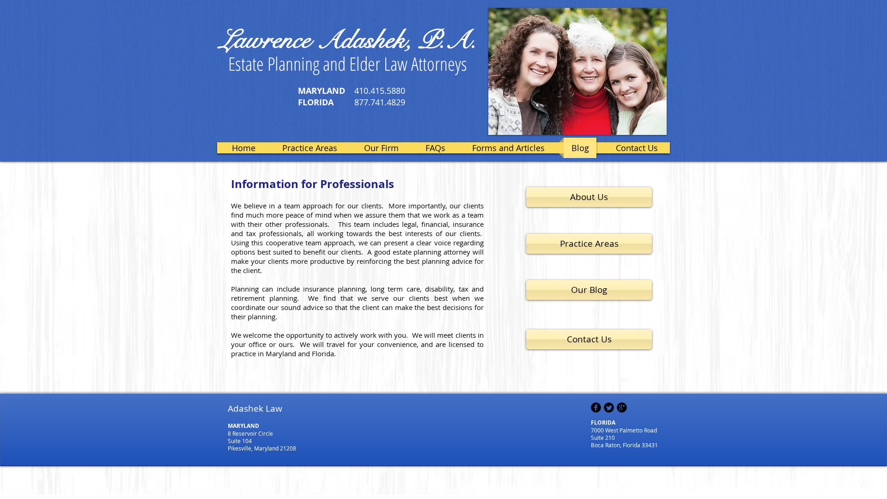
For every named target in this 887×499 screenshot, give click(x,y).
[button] (577, 71)
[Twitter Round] (609, 407)
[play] (652, 121)
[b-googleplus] (622, 407)
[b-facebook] (596, 407)
